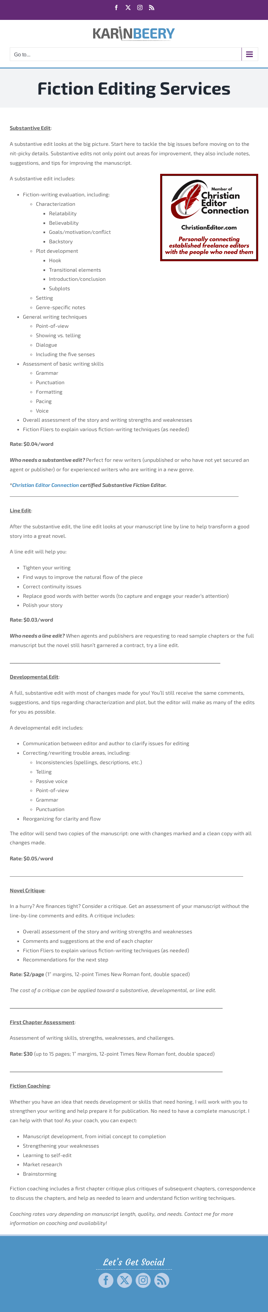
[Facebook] (105, 1280)
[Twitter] (124, 1280)
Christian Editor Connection (45, 485)
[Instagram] (143, 1280)
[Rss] (161, 1280)
